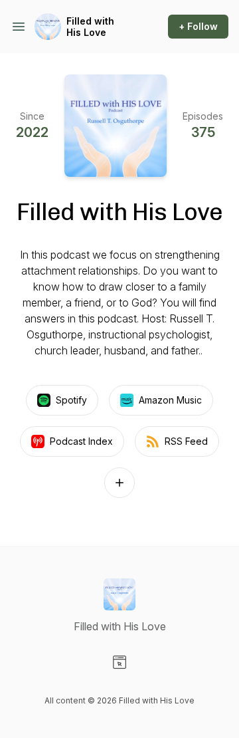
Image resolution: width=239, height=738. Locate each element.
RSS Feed (186, 441)
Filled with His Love (90, 27)
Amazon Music (170, 400)
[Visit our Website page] (119, 662)
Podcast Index (81, 441)
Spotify (71, 400)
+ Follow (198, 26)
